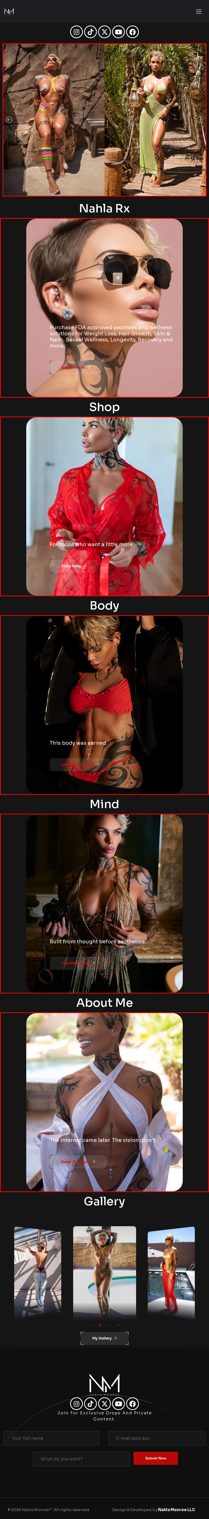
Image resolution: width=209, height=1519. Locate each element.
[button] (9, 120)
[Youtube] (118, 31)
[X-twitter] (104, 31)
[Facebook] (132, 31)
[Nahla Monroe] (9, 12)
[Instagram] (76, 31)
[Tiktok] (90, 31)
